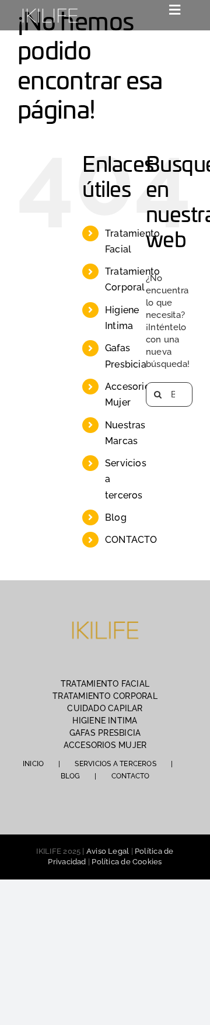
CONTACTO (131, 539)
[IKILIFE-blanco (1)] (50, 7)
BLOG (70, 776)
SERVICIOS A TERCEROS (115, 764)
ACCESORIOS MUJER (105, 745)
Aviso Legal (107, 851)
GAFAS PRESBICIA (105, 732)
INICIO (33, 764)
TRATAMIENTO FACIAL (105, 683)
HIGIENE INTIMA (104, 720)
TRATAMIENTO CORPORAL (105, 696)
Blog (116, 517)
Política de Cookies (127, 861)
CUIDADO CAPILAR (104, 708)
